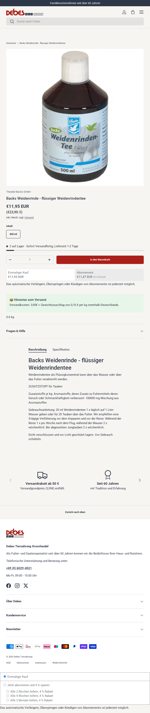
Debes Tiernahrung (23, 656)
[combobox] (75, 21)
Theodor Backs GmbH (18, 191)
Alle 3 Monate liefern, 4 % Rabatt (31, 700)
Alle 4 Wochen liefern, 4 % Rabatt (31, 696)
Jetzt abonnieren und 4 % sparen (28, 685)
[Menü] (141, 12)
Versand (29, 217)
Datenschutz (23, 663)
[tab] (38, 349)
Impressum (40, 663)
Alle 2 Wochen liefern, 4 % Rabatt (31, 691)
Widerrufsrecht (60, 663)
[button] (133, 12)
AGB (8, 663)
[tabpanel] (75, 399)
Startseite (11, 43)
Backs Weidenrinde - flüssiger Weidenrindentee (42, 43)
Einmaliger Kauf (17, 676)
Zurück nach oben (75, 512)
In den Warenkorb (100, 259)
